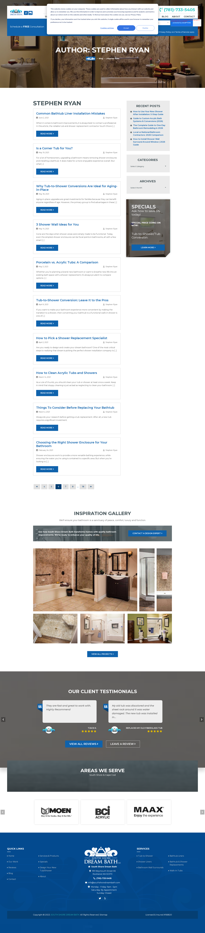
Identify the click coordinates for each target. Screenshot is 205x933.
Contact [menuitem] (189, 16)
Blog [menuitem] (165, 16)
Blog (101, 58)
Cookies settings (107, 28)
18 (83, 486)
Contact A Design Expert (147, 533)
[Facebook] (26, 13)
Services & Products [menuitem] (49, 856)
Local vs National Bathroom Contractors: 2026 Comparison (148, 133)
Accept (126, 28)
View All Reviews (82, 744)
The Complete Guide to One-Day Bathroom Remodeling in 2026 (149, 126)
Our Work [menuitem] (13, 862)
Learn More (147, 247)
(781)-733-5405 (179, 9)
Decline (145, 28)
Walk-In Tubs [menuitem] (176, 870)
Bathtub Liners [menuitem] (177, 856)
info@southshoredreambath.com (104, 882)
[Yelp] (105, 898)
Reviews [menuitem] (12, 867)
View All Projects (101, 654)
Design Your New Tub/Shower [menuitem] (48, 869)
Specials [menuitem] (43, 862)
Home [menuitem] (11, 856)
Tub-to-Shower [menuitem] (145, 856)
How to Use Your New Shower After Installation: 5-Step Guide (148, 112)
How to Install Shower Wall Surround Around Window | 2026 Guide (149, 142)
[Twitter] (100, 898)
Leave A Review (122, 744)
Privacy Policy (165, 32)
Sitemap (103, 915)
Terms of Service (182, 32)
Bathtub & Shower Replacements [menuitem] (178, 863)
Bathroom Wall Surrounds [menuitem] (150, 867)
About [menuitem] (176, 16)
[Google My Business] (30, 13)
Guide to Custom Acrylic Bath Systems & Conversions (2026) (148, 119)
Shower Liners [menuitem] (144, 862)
